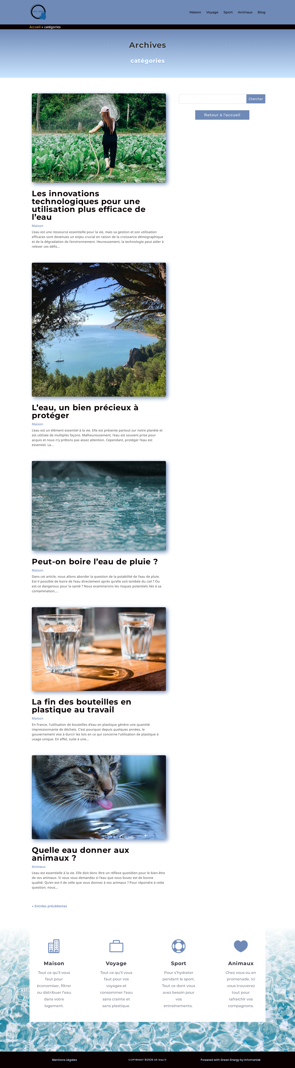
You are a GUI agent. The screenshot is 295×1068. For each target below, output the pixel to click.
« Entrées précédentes (49, 906)
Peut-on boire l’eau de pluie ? (95, 561)
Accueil (35, 27)
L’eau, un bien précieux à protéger (85, 411)
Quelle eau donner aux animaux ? (80, 854)
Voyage (212, 12)
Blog (262, 12)
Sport (228, 12)
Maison (195, 12)
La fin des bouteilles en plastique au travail (82, 705)
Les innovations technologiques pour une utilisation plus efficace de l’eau (89, 205)
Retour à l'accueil (222, 115)
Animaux (245, 12)
